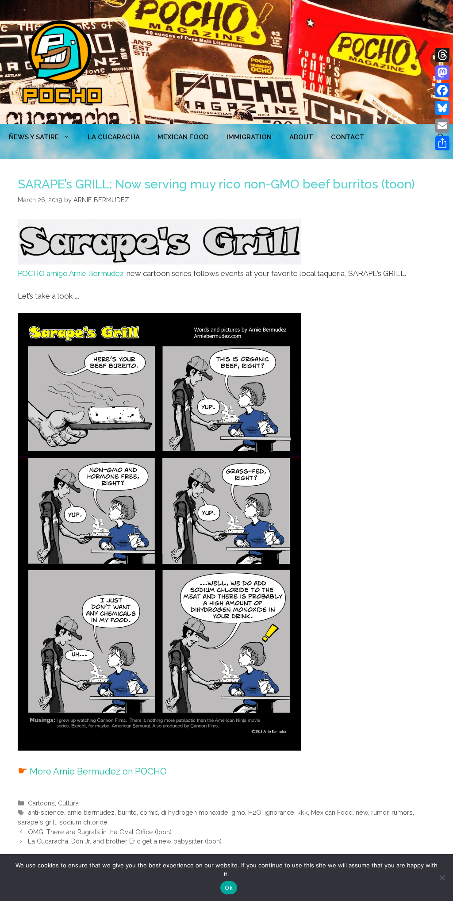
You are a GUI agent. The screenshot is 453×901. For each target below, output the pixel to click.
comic (149, 812)
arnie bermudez (91, 812)
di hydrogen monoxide (194, 812)
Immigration (249, 137)
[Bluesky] (442, 108)
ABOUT (301, 137)
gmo (238, 812)
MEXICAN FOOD (183, 137)
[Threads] (442, 55)
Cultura (68, 803)
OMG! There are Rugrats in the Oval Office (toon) (100, 832)
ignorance (279, 812)
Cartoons (41, 803)
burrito (127, 812)
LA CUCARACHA (114, 137)
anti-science (46, 812)
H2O (254, 812)
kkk (302, 812)
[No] (442, 877)
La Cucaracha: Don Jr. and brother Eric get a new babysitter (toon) (125, 841)
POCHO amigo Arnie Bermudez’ (71, 273)
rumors (402, 812)
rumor (379, 812)
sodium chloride (83, 822)
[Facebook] (442, 90)
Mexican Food (332, 812)
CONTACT (348, 137)
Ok (229, 887)
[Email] (442, 125)
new (362, 812)
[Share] (442, 143)
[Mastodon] (442, 72)
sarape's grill (37, 822)
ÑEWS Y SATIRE (34, 137)
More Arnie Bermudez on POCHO (98, 771)
